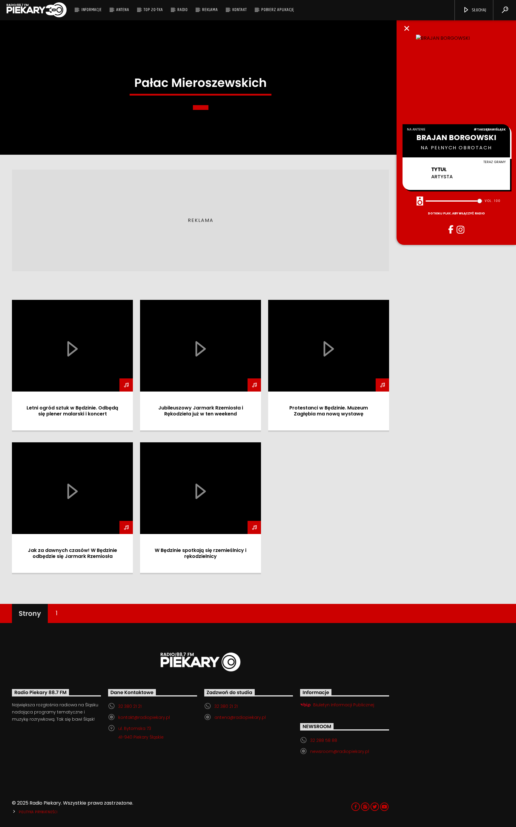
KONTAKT (239, 9)
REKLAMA (210, 9)
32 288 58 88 (323, 740)
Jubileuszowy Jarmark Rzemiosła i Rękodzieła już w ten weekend (200, 410)
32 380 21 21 (130, 706)
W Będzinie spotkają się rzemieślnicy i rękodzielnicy (200, 553)
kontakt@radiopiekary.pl (144, 717)
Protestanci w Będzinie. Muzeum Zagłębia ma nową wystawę (328, 410)
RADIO (182, 9)
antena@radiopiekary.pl (240, 717)
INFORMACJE (92, 9)
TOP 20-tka (153, 9)
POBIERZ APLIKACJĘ (277, 9)
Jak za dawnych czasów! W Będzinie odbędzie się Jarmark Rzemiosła (72, 553)
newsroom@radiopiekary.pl (339, 751)
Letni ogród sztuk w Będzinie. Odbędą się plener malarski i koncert (72, 410)
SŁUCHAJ (478, 10)
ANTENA (122, 9)
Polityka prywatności (38, 812)
